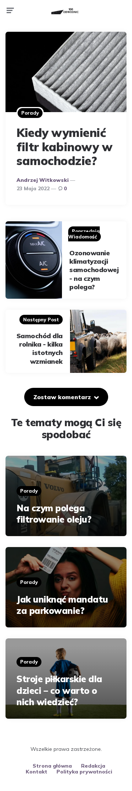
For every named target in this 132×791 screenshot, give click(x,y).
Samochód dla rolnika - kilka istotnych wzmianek (39, 349)
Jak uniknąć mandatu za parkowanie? (62, 605)
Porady (30, 113)
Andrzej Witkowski (42, 180)
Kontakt (36, 771)
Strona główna (52, 766)
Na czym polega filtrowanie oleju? (53, 514)
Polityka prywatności (84, 771)
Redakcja (93, 766)
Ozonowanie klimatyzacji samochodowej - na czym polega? (93, 270)
